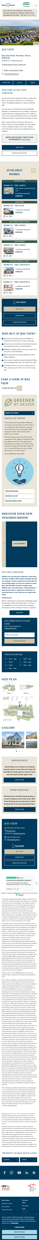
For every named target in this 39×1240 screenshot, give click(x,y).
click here (14, 1105)
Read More (19, 612)
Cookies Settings (19, 1227)
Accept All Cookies (19, 1237)
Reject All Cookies (19, 1232)
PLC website (25, 1205)
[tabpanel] (19, 740)
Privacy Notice (6, 1206)
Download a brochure (19, 153)
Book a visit (19, 147)
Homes (32, 82)
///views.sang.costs (16, 61)
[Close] (36, 1214)
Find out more (19, 780)
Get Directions (11, 831)
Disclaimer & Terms (7, 1203)
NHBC (24, 1209)
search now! (31, 15)
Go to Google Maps (19, 641)
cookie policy (14, 1223)
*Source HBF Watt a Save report (14, 454)
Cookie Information (7, 1209)
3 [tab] (23, 751)
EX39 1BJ (7, 58)
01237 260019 (21, 302)
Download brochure (19, 322)
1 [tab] (17, 751)
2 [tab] (19, 751)
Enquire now (19, 315)
